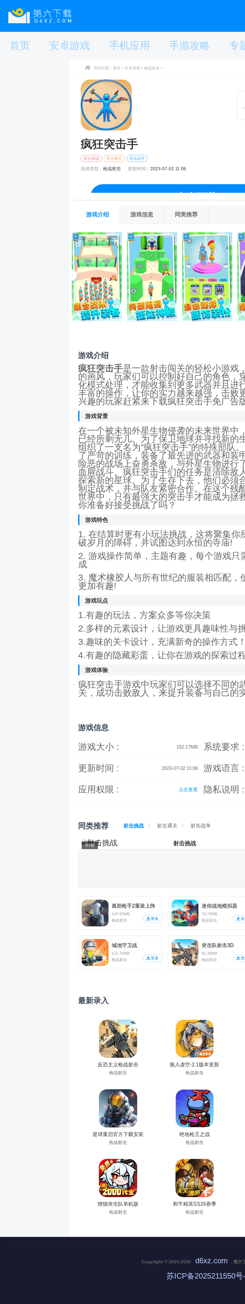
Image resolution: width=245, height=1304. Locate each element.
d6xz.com (211, 1260)
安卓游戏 (132, 68)
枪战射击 (152, 68)
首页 (117, 68)
